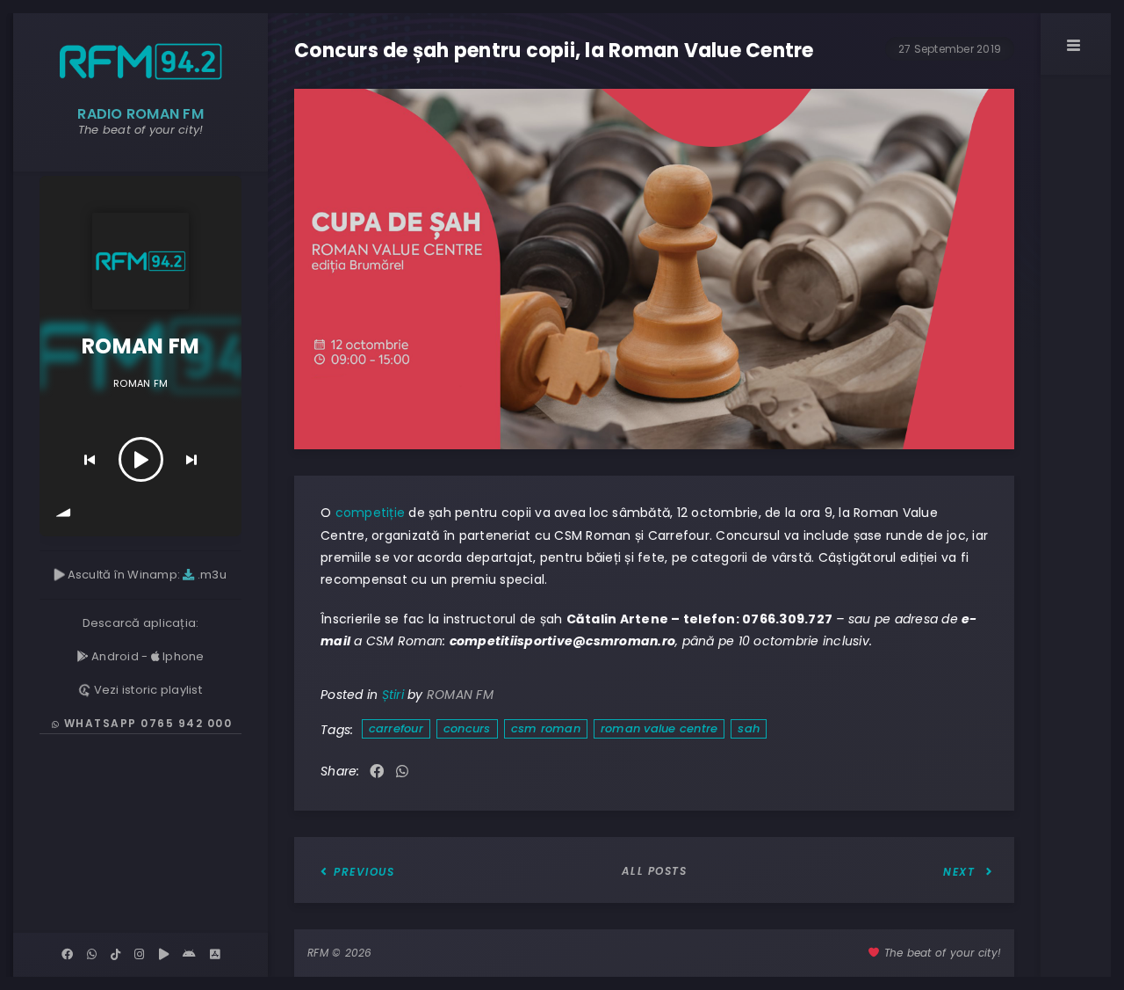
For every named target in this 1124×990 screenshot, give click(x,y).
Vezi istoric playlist (146, 689)
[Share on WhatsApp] (402, 772)
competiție (370, 512)
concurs (467, 728)
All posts (655, 870)
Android (114, 656)
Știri (393, 694)
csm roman (545, 728)
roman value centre (659, 728)
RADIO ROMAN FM (140, 114)
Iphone (182, 656)
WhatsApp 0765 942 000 (146, 723)
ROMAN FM (460, 694)
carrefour (396, 728)
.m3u (211, 574)
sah (749, 728)
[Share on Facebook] (377, 772)
